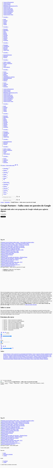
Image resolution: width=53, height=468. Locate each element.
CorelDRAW (6, 46)
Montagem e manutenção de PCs (10, 6)
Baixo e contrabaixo (7, 63)
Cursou (2, 202)
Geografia (5, 35)
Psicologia (5, 75)
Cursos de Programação (8, 2)
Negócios (6, 190)
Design (5, 174)
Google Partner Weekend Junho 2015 (15, 358)
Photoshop (5, 45)
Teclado (5, 64)
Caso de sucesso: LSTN (20, 357)
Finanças (5, 57)
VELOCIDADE (7, 380)
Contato (5, 455)
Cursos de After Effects (8, 10)
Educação (6, 172)
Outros (5, 193)
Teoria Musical (6, 67)
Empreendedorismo (7, 54)
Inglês (4, 19)
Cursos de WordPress (8, 12)
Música (5, 176)
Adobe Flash (6, 50)
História (5, 32)
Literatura (5, 37)
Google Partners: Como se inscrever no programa (14, 354)
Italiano (5, 23)
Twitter (4, 462)
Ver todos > (5, 17)
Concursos (5, 73)
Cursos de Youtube (7, 13)
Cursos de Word (6, 4)
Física (4, 31)
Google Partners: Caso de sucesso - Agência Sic (31, 355)
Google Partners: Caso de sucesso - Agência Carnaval (30, 356)
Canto (4, 65)
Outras (5, 178)
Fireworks (5, 47)
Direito (4, 72)
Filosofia (5, 36)
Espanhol (5, 20)
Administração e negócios (9, 76)
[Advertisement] (26, 228)
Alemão (5, 24)
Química (5, 39)
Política (5, 74)
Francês (5, 21)
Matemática (5, 30)
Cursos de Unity (6, 7)
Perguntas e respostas (8, 454)
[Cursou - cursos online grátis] (8, 165)
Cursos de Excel (6, 3)
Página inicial (6, 182)
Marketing (5, 56)
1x (1, 337)
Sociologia (5, 40)
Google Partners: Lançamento (32, 357)
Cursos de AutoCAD (7, 8)
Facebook (5, 461)
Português (5, 29)
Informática (6, 168)
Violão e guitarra (7, 62)
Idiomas (5, 170)
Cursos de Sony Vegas (8, 14)
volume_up (1, 336)
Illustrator (5, 48)
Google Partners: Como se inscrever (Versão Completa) (37, 354)
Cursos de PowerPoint (8, 9)
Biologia (5, 34)
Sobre (4, 453)
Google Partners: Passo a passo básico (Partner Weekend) (35, 358)
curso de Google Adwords (31, 304)
